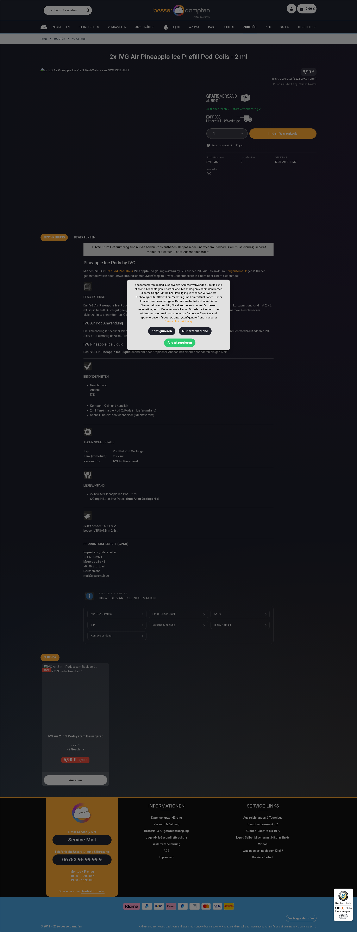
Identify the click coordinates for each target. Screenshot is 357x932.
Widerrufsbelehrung (166, 844)
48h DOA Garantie (101, 613)
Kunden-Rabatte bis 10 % (263, 831)
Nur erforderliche (195, 331)
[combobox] (63, 10)
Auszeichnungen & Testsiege (262, 817)
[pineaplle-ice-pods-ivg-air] (119, 147)
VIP (93, 624)
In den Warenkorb (282, 133)
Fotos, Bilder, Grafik (163, 613)
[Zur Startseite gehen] (181, 10)
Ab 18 (217, 613)
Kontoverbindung (101, 635)
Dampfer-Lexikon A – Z (263, 824)
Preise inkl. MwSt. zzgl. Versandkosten (295, 84)
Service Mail (82, 840)
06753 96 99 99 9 (82, 860)
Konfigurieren (162, 331)
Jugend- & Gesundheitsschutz (166, 837)
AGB (166, 850)
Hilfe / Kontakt (222, 624)
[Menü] (350, 891)
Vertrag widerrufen (301, 918)
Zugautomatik (237, 271)
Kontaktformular (93, 891)
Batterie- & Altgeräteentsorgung (166, 831)
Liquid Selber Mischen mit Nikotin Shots (263, 837)
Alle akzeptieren (180, 343)
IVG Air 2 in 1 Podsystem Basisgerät (75, 736)
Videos (263, 844)
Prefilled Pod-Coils (119, 271)
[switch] (343, 916)
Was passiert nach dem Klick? (263, 850)
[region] (119, 147)
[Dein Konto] (291, 9)
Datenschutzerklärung (166, 817)
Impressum (166, 857)
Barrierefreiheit (262, 857)
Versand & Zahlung (163, 624)
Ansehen (75, 780)
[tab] (54, 237)
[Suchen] (87, 10)
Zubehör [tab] (50, 657)
